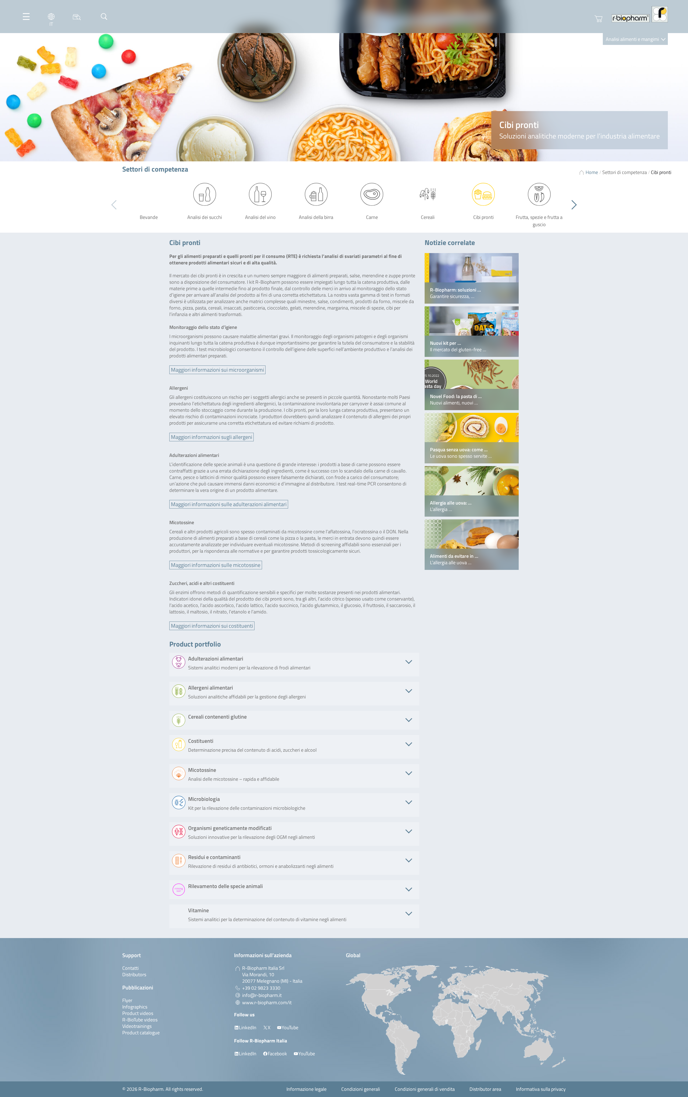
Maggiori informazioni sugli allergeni (211, 437)
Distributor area (485, 1089)
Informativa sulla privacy (541, 1089)
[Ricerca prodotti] (77, 16)
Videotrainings (137, 1026)
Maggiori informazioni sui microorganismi (217, 369)
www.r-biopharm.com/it (267, 1002)
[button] (572, 205)
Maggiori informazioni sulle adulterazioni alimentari (228, 504)
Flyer (127, 1000)
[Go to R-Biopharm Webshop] (598, 19)
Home (592, 172)
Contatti (130, 968)
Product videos (137, 1013)
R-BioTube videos (139, 1019)
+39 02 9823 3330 (261, 988)
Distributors (134, 974)
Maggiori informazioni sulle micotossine (215, 565)
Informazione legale (306, 1089)
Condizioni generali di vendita (425, 1089)
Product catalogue (141, 1032)
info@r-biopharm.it (262, 995)
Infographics (134, 1006)
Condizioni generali (360, 1089)
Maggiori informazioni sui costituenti (212, 626)
